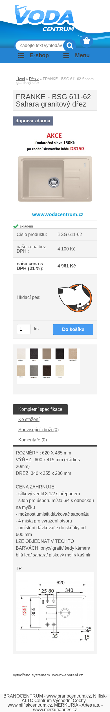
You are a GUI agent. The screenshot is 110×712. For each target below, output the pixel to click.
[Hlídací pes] (75, 297)
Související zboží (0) (38, 429)
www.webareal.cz (67, 675)
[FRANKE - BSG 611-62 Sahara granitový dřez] (55, 129)
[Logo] (44, 18)
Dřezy (34, 79)
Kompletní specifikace (40, 409)
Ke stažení (28, 419)
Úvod (20, 79)
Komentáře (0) (32, 439)
